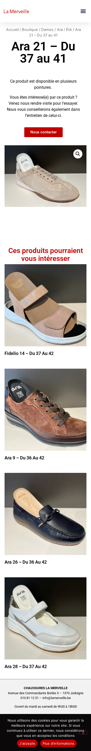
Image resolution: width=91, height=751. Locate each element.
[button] (83, 11)
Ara (60, 29)
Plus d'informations (58, 743)
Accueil (12, 29)
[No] (83, 732)
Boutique (30, 29)
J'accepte (27, 743)
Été (69, 29)
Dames (47, 29)
